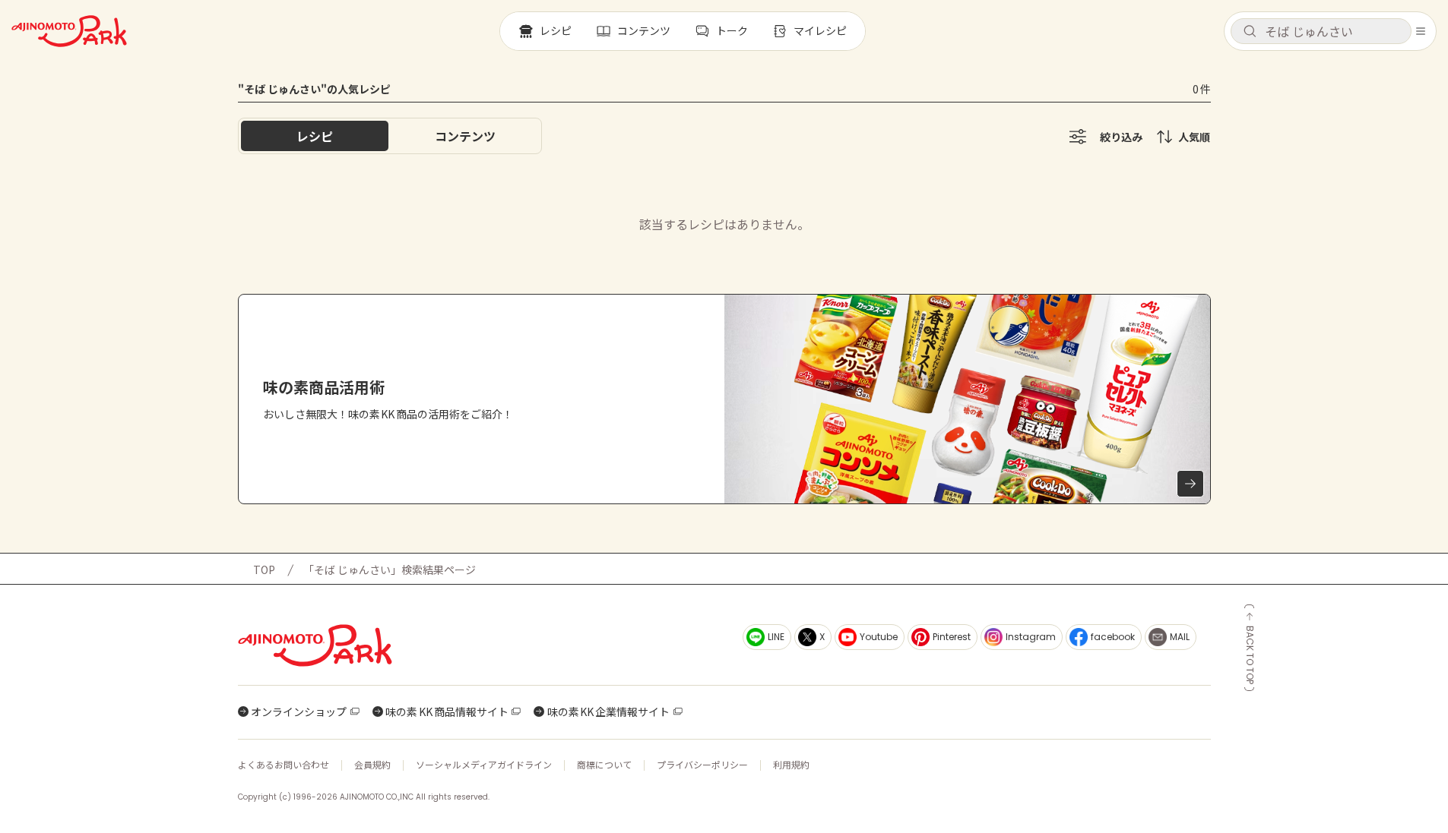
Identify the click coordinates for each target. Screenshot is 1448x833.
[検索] (1249, 32)
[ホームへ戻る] (69, 31)
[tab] (465, 136)
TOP (264, 569)
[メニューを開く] (1421, 31)
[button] (1321, 31)
